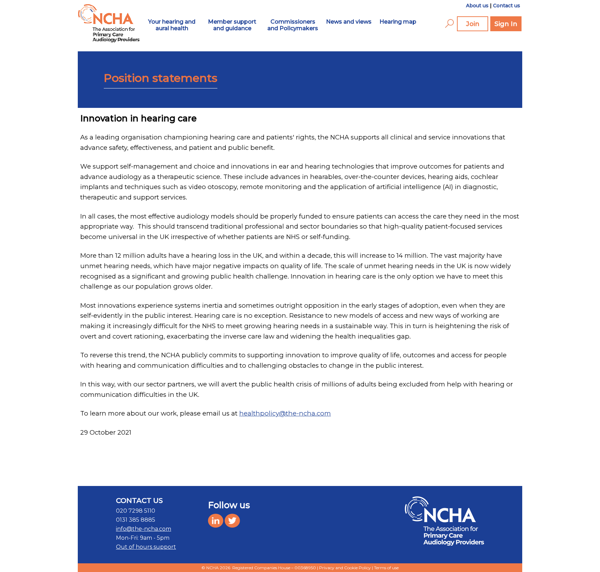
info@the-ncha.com (143, 529)
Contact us (506, 5)
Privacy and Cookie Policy (345, 567)
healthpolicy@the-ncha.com (285, 413)
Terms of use (386, 567)
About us (477, 5)
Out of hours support (146, 547)
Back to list (477, 472)
